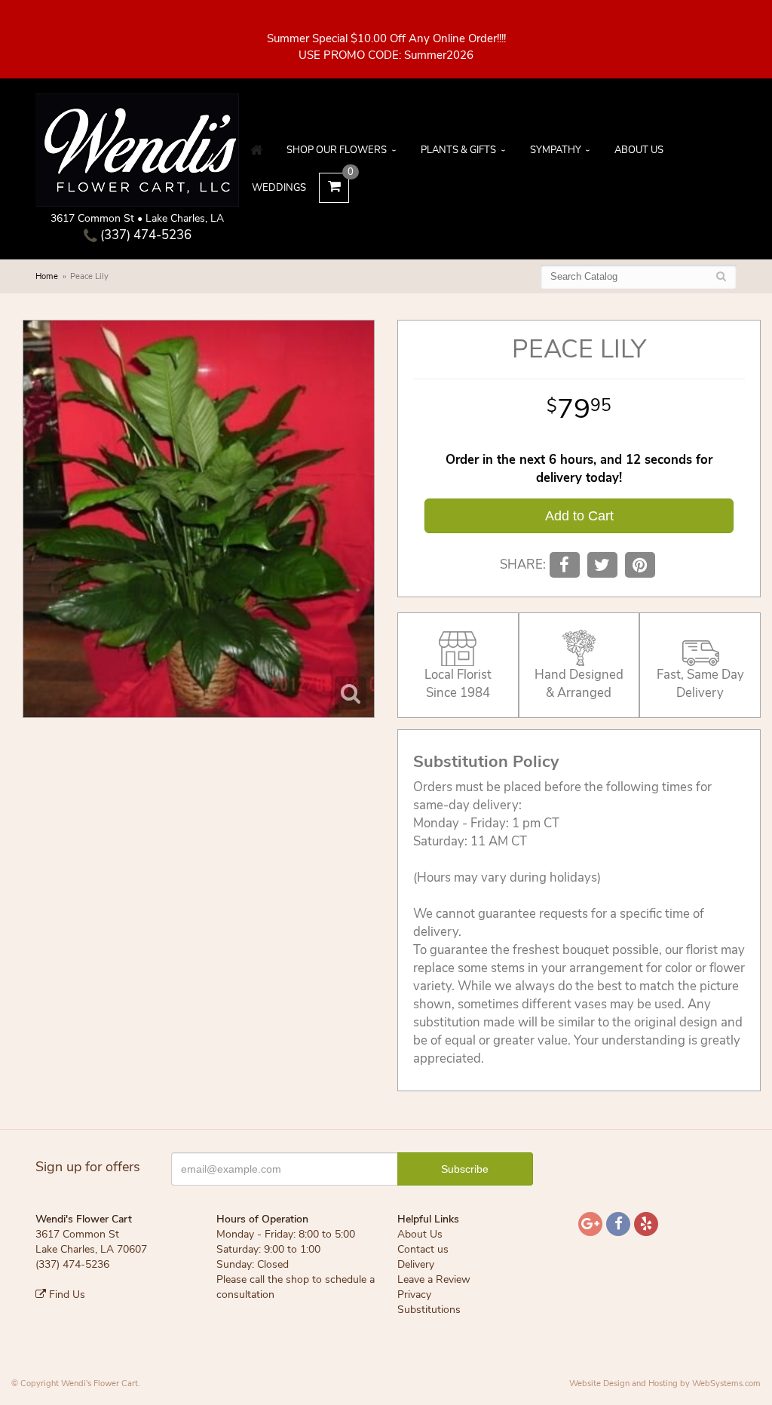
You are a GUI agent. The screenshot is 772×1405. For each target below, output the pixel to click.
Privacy (414, 1294)
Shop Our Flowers (336, 150)
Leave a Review (433, 1279)
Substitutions (429, 1309)
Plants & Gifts (458, 150)
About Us (638, 150)
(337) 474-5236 (144, 235)
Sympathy (555, 150)
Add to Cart (579, 515)
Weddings (279, 188)
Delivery (415, 1264)
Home (46, 276)
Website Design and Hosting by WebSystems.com (665, 1383)
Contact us (423, 1249)
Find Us (65, 1294)
